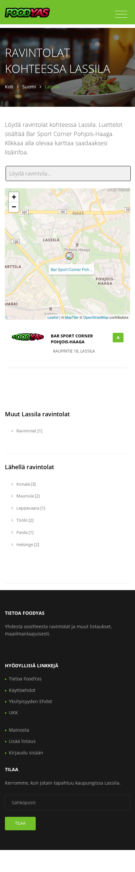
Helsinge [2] (27, 544)
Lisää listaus (22, 741)
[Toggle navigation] (121, 14)
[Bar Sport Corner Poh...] (69, 256)
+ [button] (14, 197)
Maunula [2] (27, 496)
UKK (13, 712)
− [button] (14, 207)
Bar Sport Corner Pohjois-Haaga (72, 339)
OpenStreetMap (95, 317)
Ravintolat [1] (28, 431)
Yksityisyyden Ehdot (30, 701)
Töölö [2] (24, 520)
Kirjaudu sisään (26, 752)
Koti (9, 86)
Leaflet (53, 317)
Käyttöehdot (22, 690)
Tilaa (20, 823)
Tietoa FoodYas (25, 679)
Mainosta (19, 730)
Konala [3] (25, 484)
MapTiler (72, 317)
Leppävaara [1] (30, 508)
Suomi (29, 86)
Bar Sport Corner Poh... (71, 269)
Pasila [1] (24, 532)
